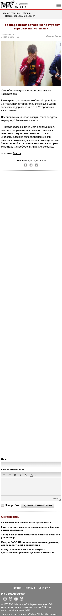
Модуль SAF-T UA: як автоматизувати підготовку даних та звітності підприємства (30, 544)
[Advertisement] (31, 318)
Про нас (16, 588)
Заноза (17, 153)
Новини (27, 13)
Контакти (44, 588)
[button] (4, 475)
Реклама (30, 588)
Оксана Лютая (53, 36)
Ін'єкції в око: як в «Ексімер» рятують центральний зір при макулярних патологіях (27, 551)
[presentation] (4, 475)
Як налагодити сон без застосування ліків (26, 522)
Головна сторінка (11, 13)
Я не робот (12, 505)
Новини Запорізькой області (20, 16)
